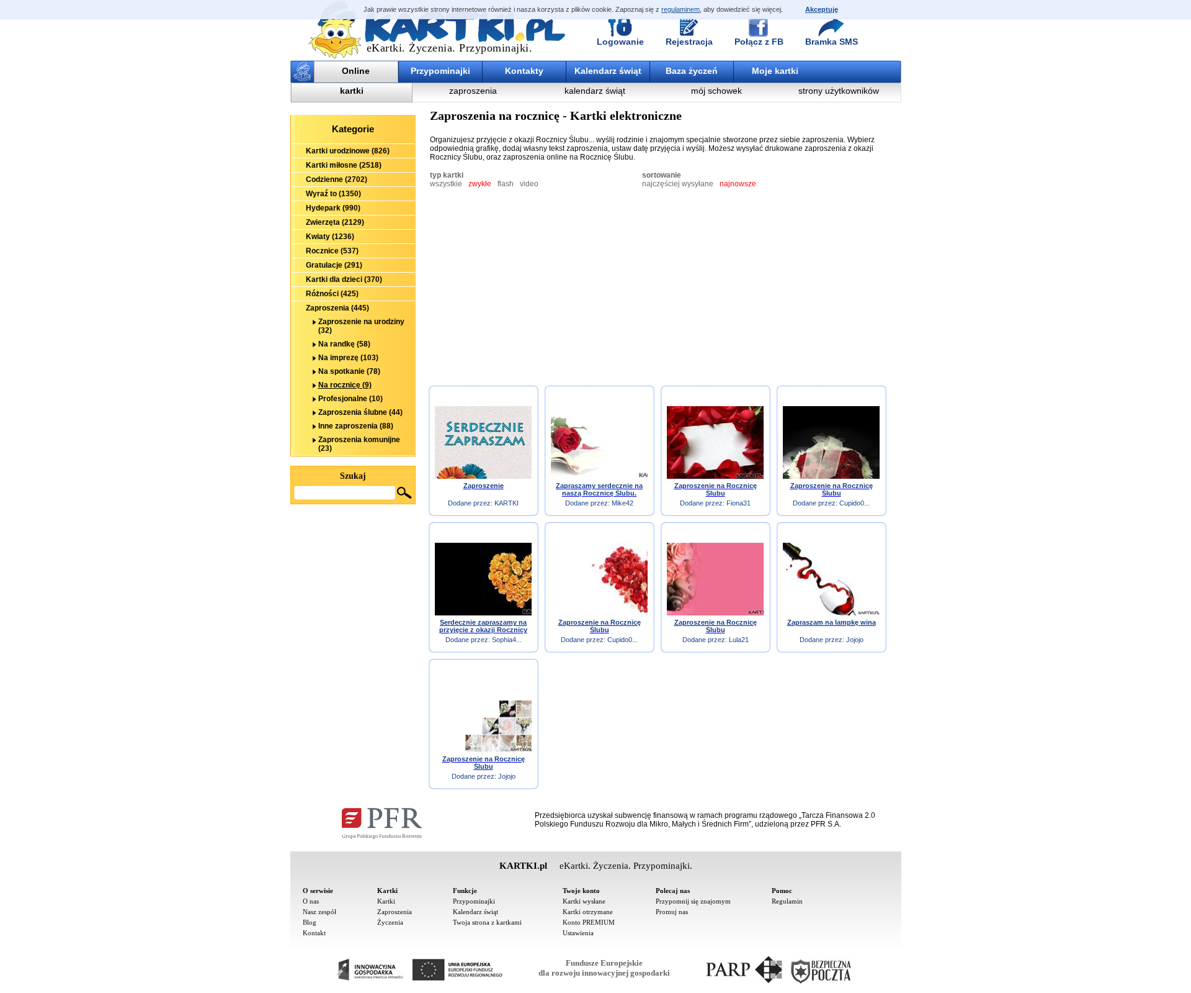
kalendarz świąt (594, 91)
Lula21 (739, 639)
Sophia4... (507, 639)
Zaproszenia (394, 911)
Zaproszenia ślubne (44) (360, 412)
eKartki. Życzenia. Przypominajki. (450, 48)
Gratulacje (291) (334, 265)
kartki (352, 91)
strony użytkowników (838, 91)
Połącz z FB (758, 42)
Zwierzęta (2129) (335, 222)
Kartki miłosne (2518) (343, 165)
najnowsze (738, 183)
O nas (311, 901)
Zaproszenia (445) (337, 308)
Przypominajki (440, 71)
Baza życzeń (692, 71)
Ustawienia (578, 932)
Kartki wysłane (584, 901)
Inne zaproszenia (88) (355, 426)
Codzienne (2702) (336, 179)
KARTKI (506, 503)
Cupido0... (854, 503)
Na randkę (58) (344, 344)
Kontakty (524, 71)
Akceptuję (821, 9)
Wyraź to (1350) (333, 193)
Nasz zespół (319, 911)
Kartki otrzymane (588, 911)
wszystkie (446, 183)
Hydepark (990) (333, 208)
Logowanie (620, 42)
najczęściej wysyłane (677, 183)
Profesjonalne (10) (350, 398)
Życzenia (390, 922)
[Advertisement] (353, 572)
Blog (309, 922)
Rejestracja (689, 42)
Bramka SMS (831, 42)
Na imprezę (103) (348, 357)
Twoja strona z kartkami (487, 922)
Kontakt (314, 932)
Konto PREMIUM (589, 922)
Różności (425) (332, 293)
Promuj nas (672, 911)
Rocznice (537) (332, 251)
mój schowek (716, 91)
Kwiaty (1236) (330, 236)
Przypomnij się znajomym (693, 901)
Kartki (386, 901)
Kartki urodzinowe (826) (348, 151)
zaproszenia (473, 91)
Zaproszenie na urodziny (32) (361, 326)
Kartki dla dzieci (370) (344, 279)
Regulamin (787, 901)
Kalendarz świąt (607, 71)
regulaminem (680, 9)
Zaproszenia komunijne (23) (359, 444)
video (529, 183)
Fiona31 (738, 503)
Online (356, 71)
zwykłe (479, 183)
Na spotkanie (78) (349, 371)
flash (505, 183)
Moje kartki (775, 71)
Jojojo (854, 639)
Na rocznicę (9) (345, 385)
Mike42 (622, 503)
